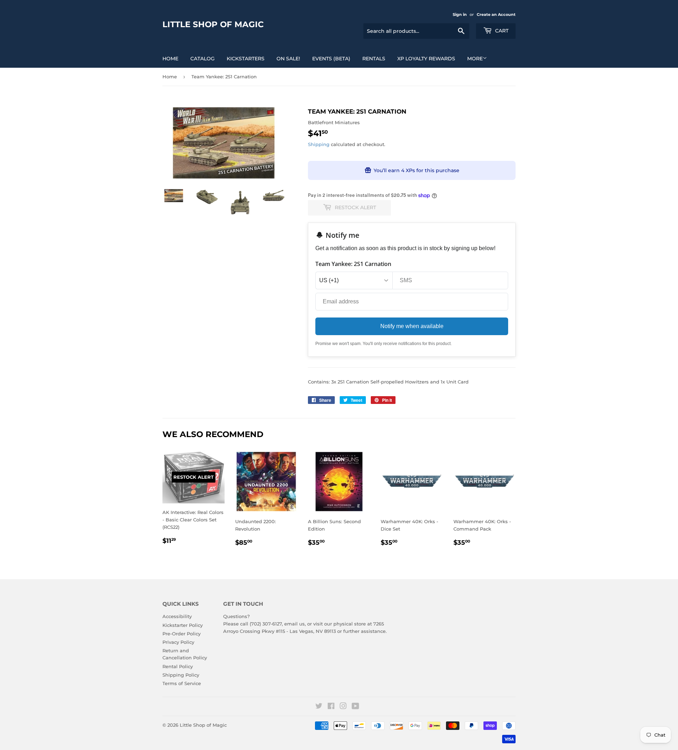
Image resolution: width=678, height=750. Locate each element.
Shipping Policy (180, 675)
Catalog (202, 58)
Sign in (460, 14)
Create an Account (496, 14)
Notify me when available (412, 326)
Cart (501, 31)
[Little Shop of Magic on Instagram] (343, 707)
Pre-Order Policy (181, 633)
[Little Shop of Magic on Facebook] (331, 707)
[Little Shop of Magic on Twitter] (318, 707)
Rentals (373, 58)
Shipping (318, 144)
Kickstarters (245, 58)
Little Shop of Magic (213, 24)
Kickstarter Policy (182, 625)
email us (294, 624)
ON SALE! (288, 58)
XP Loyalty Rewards (426, 58)
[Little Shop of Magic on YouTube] (355, 707)
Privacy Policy (178, 642)
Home (170, 58)
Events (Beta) (331, 58)
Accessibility (177, 616)
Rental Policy (177, 666)
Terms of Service (181, 683)
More (475, 58)
